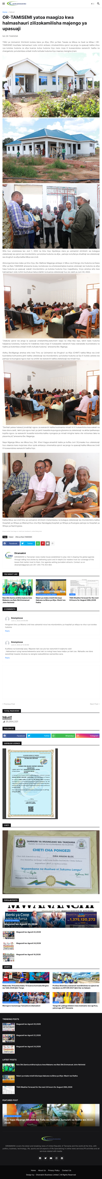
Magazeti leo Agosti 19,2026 (28, 954)
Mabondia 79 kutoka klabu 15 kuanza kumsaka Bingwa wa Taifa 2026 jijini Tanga (25, 987)
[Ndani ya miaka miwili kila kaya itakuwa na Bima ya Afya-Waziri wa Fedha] (8, 1079)
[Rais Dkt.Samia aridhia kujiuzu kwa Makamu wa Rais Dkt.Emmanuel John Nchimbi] (8, 1067)
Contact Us (66, 1170)
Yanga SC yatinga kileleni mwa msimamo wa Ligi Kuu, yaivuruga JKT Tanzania (75, 1007)
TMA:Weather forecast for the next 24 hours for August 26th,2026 (84, 599)
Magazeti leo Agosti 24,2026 (28, 943)
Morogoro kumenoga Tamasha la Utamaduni (21, 1006)
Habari (12, 12)
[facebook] (40, 1158)
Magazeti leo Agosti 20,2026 (28, 1024)
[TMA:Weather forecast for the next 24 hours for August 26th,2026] (8, 1090)
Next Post (94, 704)
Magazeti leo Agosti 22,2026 (28, 932)
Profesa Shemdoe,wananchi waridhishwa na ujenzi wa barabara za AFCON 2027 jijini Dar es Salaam (76, 987)
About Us (42, 1170)
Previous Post (9, 704)
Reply (7, 631)
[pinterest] (62, 1158)
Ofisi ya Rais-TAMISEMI (23, 537)
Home (4, 12)
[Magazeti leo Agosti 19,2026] (8, 957)
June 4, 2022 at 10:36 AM (20, 645)
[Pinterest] (43, 543)
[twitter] (45, 1158)
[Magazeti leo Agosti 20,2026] (8, 1027)
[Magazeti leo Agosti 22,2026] (8, 935)
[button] (3, 4)
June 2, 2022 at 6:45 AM (19, 621)
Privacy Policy (54, 1170)
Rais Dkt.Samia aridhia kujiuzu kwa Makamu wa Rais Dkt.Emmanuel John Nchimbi (17, 600)
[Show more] (52, 543)
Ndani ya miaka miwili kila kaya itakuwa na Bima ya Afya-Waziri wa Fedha (50, 600)
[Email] (48, 543)
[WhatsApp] (38, 543)
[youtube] (51, 1158)
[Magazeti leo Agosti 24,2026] (8, 946)
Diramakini (20, 553)
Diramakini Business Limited (47, 1175)
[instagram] (56, 1158)
